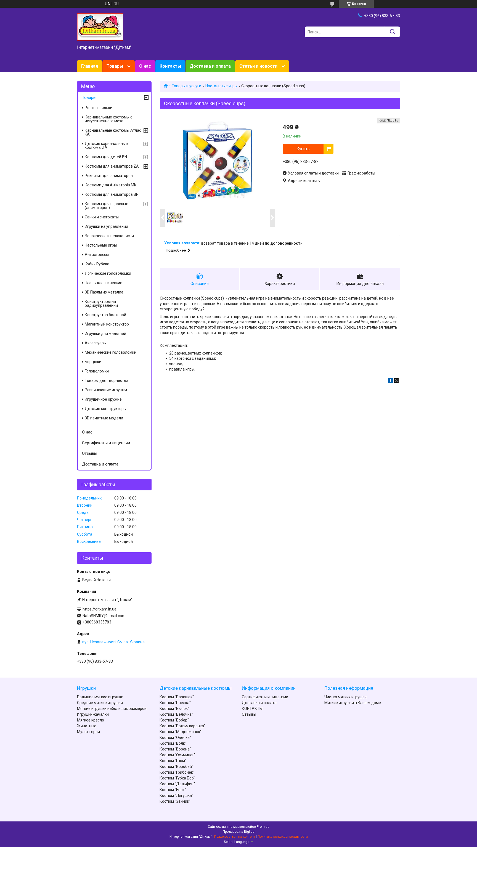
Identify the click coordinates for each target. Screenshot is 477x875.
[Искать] (392, 32)
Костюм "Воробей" (176, 766)
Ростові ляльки (98, 107)
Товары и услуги (186, 86)
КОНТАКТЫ (252, 708)
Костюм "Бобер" (174, 720)
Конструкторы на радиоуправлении (101, 303)
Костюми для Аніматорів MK (110, 185)
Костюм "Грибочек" (177, 772)
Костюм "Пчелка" (175, 702)
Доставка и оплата (210, 66)
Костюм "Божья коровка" (182, 726)
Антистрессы (97, 254)
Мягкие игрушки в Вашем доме (352, 702)
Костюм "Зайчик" (175, 801)
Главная (89, 66)
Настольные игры (221, 86)
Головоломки (97, 371)
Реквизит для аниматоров (109, 175)
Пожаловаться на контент (234, 837)
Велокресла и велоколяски (109, 236)
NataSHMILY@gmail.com (104, 616)
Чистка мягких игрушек (345, 697)
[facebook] (390, 381)
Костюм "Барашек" (177, 697)
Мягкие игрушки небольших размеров (112, 708)
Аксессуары (96, 343)
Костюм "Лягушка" (176, 795)
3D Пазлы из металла (104, 292)
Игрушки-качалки (93, 714)
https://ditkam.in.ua (99, 609)
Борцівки (93, 361)
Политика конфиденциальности (283, 837)
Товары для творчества (106, 380)
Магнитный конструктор (107, 324)
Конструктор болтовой (105, 315)
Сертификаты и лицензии (106, 442)
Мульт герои (88, 731)
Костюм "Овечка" (175, 737)
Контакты (170, 66)
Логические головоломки (108, 273)
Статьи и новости (258, 66)
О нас (145, 66)
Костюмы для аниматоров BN (112, 194)
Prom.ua (263, 827)
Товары (115, 66)
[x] (396, 381)
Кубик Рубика (97, 264)
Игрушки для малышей (105, 333)
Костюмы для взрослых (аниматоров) (106, 206)
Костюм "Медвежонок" (181, 731)
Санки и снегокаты (102, 217)
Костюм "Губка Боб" (177, 778)
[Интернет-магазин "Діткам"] (100, 26)
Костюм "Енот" (173, 789)
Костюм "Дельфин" (177, 784)
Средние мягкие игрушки (100, 702)
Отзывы (89, 453)
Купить (303, 149)
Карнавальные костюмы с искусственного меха (108, 119)
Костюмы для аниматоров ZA (112, 166)
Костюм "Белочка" (176, 714)
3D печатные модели (104, 418)
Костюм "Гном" (173, 760)
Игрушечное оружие (103, 399)
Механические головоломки (110, 352)
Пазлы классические (103, 283)
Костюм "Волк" (173, 743)
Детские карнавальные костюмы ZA (106, 145)
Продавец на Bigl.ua (239, 832)
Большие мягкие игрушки (100, 697)
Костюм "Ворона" (175, 749)
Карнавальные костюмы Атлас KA (113, 132)
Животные (86, 726)
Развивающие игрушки (106, 390)
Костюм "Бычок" (174, 708)
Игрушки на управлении (106, 226)
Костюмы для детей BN (106, 157)
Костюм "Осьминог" (177, 755)
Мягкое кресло (90, 720)
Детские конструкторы (105, 408)
